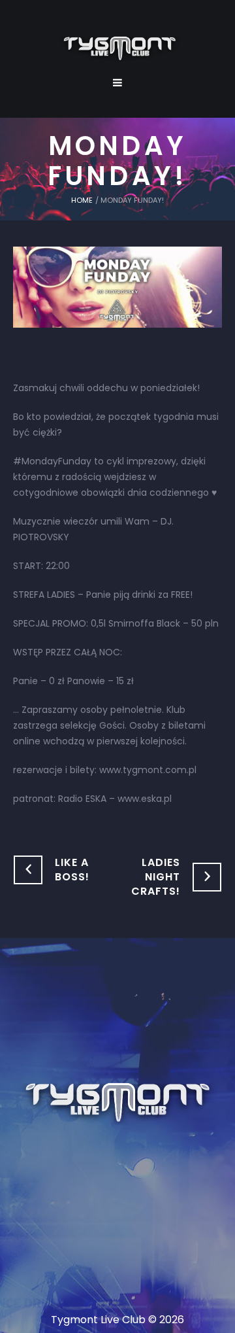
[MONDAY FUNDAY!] (117, 286)
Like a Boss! (72, 869)
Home (82, 200)
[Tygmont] (118, 1103)
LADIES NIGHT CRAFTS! (155, 877)
